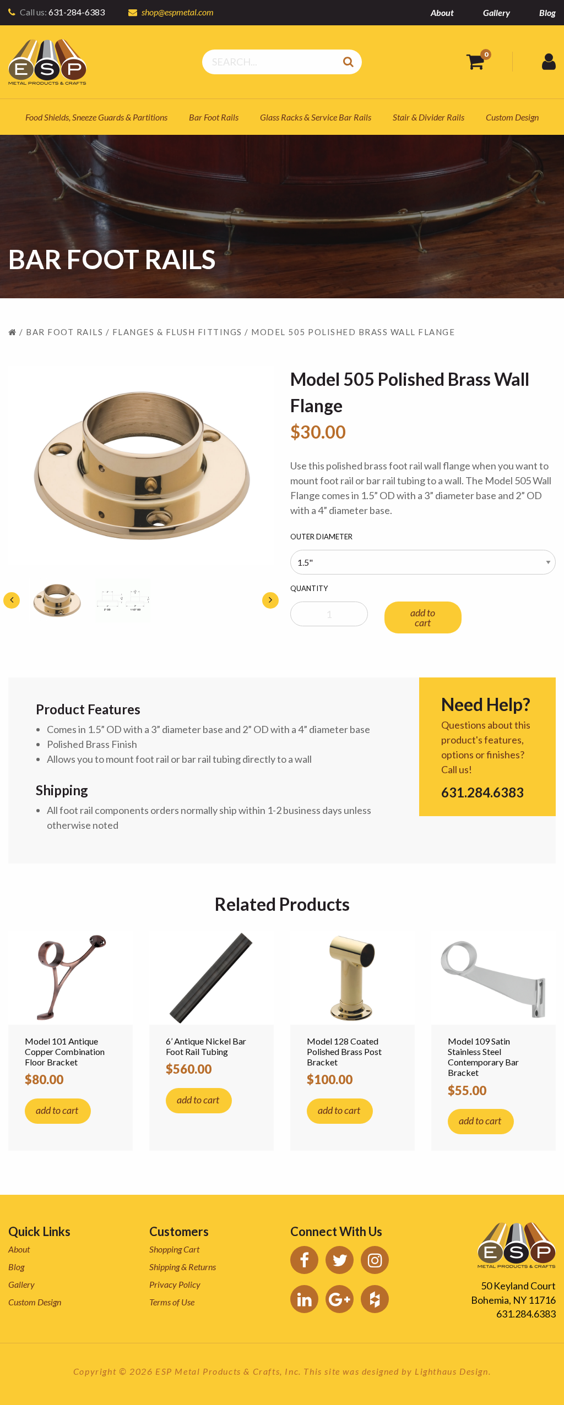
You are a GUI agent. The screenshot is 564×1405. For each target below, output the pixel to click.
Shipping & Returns (182, 1266)
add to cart (422, 617)
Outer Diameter (321, 536)
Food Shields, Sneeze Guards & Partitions (96, 117)
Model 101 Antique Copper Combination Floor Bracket (65, 1051)
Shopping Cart (174, 1249)
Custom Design (512, 117)
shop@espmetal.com (178, 12)
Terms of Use (171, 1302)
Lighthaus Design (452, 1371)
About (442, 12)
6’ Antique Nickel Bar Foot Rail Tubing (206, 1046)
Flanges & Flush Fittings (177, 332)
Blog (547, 12)
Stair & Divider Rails (428, 117)
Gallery (496, 12)
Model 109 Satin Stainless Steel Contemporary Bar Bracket (483, 1057)
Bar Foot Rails (213, 117)
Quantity (309, 588)
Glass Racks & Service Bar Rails (315, 117)
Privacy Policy (174, 1284)
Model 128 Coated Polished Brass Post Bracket (344, 1051)
